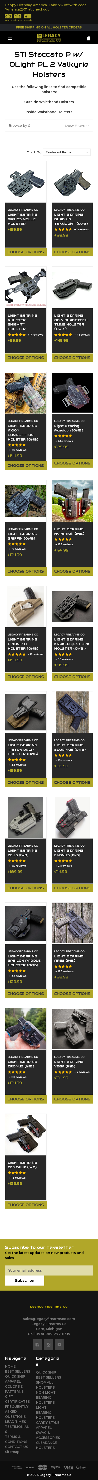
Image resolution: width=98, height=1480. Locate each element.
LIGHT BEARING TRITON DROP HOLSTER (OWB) (23, 749)
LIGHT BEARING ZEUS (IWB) (22, 853)
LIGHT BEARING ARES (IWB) (68, 959)
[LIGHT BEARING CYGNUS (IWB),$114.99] (72, 818)
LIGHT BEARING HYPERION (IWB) (69, 531)
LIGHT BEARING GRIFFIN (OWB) (22, 536)
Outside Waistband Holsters (49, 102)
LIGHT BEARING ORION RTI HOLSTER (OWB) (23, 644)
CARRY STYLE (47, 1422)
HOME (10, 1366)
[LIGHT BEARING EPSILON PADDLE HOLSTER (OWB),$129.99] (25, 923)
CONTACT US (16, 1447)
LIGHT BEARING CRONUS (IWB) (22, 1064)
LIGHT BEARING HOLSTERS (45, 1412)
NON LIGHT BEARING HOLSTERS (46, 1397)
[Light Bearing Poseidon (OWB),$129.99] (72, 393)
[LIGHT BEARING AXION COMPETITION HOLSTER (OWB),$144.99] (25, 393)
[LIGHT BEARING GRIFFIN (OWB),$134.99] (25, 501)
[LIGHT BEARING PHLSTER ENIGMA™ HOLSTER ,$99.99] (25, 287)
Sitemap (12, 1452)
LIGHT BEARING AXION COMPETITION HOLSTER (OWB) (23, 433)
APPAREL (13, 1381)
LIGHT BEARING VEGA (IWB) (68, 1064)
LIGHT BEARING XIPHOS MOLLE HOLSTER (22, 219)
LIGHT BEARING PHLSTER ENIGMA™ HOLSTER (22, 322)
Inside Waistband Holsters (49, 112)
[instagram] (48, 1344)
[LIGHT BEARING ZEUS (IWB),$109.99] (25, 818)
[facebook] (37, 1344)
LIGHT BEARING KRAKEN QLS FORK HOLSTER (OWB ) (71, 644)
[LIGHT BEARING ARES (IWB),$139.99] (72, 923)
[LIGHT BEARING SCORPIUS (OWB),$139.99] (72, 712)
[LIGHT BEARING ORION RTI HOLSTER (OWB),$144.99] (25, 606)
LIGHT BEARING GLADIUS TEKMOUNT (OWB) (71, 219)
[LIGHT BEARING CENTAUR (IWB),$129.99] (25, 1134)
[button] (49, 126)
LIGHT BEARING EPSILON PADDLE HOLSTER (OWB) (24, 961)
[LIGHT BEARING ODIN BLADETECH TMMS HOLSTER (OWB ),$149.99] (72, 287)
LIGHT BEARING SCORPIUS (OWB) (70, 747)
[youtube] (59, 1344)
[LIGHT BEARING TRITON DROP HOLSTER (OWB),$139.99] (25, 712)
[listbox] (67, 152)
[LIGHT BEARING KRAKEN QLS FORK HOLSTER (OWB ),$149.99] (72, 606)
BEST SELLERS (17, 1371)
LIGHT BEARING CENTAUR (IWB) (22, 1165)
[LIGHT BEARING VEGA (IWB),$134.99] (72, 1029)
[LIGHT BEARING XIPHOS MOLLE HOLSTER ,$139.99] (25, 182)
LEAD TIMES (15, 1421)
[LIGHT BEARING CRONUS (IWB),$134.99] (25, 1029)
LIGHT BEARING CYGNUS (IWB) (68, 853)
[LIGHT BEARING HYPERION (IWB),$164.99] (72, 501)
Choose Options (26, 252)
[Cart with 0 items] (86, 36)
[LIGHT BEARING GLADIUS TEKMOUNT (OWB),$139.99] (72, 182)
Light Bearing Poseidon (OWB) (68, 428)
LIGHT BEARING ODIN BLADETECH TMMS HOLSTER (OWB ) (71, 322)
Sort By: (34, 152)
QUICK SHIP (15, 1376)
